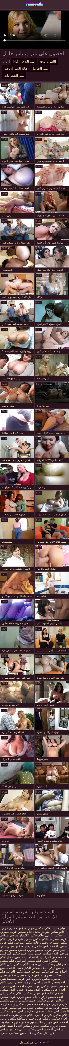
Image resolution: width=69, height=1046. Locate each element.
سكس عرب (9, 1007)
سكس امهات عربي (37, 986)
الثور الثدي (28, 61)
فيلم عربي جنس (37, 1018)
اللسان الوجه (47, 61)
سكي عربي (58, 1026)
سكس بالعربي (41, 979)
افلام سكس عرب (56, 1022)
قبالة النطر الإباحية (16, 68)
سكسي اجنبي (10, 1033)
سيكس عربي (54, 935)
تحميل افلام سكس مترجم (31, 942)
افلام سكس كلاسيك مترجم (26, 935)
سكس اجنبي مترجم (30, 1007)
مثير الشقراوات (14, 75)
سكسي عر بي (20, 1000)
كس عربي (24, 979)
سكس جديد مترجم (12, 1004)
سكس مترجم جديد (37, 971)
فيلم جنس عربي (55, 950)
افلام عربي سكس (53, 989)
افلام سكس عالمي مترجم (41, 946)
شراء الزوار (26, 1042)
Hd (15, 61)
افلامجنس (34, 4)
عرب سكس (8, 997)
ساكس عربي (55, 1000)
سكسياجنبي (8, 979)
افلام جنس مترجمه (21, 1015)
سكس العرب (15, 971)
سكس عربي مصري (21, 1029)
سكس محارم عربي (13, 928)
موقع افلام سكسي (38, 1004)
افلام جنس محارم (12, 986)
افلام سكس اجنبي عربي (42, 953)
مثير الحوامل (40, 68)
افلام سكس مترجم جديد (49, 932)
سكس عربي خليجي (30, 950)
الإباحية (5, 1022)
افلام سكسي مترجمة (36, 982)
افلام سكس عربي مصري (17, 932)
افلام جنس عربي (28, 997)
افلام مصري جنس (28, 989)
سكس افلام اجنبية (18, 1026)
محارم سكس (26, 1011)
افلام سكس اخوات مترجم (52, 1011)
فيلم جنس (59, 928)
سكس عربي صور (12, 946)
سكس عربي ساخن (56, 1007)
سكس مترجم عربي (29, 975)
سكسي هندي (40, 1026)
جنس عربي (14, 982)
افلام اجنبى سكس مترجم (28, 1022)
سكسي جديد (38, 1000)
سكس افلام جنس (31, 1033)
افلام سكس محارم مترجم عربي (27, 939)
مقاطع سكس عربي (13, 1018)
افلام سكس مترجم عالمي (51, 1015)
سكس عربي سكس (36, 993)
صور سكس (8, 1011)
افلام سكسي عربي (39, 928)
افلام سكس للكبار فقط (31, 968)
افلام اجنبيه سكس (26, 957)
